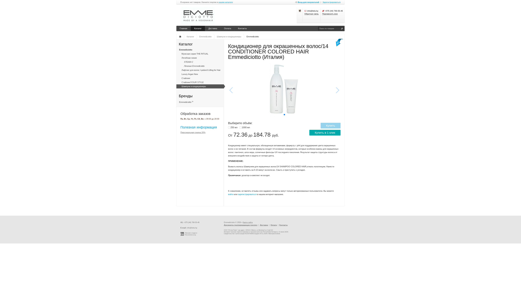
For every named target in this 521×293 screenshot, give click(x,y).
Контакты (242, 28)
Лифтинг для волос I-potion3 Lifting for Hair (201, 70)
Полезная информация (198, 127)
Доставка (212, 28)
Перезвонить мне (330, 14)
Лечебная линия (189, 58)
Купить (330, 125)
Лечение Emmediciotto (194, 66)
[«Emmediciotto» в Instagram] (300, 11)
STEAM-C (188, 62)
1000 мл (246, 127)
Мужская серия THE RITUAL (195, 54)
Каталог (197, 28)
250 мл (234, 127)
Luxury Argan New (190, 74)
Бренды (186, 96)
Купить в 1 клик (325, 132)
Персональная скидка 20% (192, 132)
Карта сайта (248, 222)
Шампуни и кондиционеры (194, 86)
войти (230, 194)
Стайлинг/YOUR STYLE (193, 82)
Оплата (227, 28)
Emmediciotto (185, 50)
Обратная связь (311, 14)
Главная (183, 28)
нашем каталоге (225, 2)
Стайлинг (186, 78)
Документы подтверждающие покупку (240, 225)
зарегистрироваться (247, 194)
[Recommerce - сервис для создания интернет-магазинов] (182, 235)
